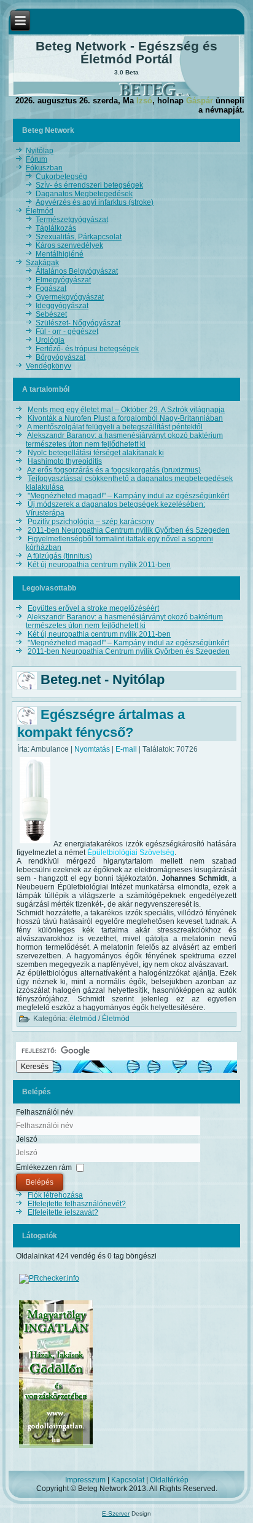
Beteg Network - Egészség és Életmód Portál (126, 52)
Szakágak (42, 262)
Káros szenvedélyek (69, 245)
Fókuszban (44, 168)
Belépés (39, 1182)
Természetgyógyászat (72, 219)
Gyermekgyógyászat (70, 297)
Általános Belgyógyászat (77, 271)
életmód (82, 1018)
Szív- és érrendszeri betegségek (89, 185)
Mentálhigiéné (60, 254)
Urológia (50, 340)
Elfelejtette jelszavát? (63, 1212)
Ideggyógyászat (62, 305)
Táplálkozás (56, 228)
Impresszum (85, 1480)
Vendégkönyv (48, 366)
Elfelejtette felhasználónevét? (77, 1203)
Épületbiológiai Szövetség (130, 852)
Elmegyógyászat (63, 280)
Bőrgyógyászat (60, 357)
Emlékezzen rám (44, 1167)
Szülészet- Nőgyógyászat (78, 323)
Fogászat (51, 288)
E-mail (127, 749)
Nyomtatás (93, 749)
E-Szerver (116, 1513)
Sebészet (51, 314)
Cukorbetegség (61, 176)
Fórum (36, 159)
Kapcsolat (127, 1480)
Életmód (39, 211)
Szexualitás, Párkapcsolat (79, 237)
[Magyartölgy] (56, 1448)
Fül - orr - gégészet (67, 331)
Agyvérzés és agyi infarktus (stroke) (95, 202)
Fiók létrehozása (55, 1195)
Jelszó (26, 1139)
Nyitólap (39, 150)
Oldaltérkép (169, 1480)
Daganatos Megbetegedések (84, 193)
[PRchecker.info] (49, 1278)
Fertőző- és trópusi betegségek (87, 348)
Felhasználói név (44, 1112)
